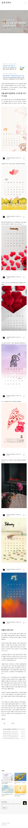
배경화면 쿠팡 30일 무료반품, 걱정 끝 (9, 66)
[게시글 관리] (8, 723)
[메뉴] (25, 3)
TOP (25, 824)
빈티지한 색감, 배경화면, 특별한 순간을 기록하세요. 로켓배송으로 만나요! (9, 68)
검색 (22, 3)
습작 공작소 (6, 3)
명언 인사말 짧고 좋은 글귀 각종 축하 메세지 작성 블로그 (11, 804)
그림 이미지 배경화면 (7, 729)
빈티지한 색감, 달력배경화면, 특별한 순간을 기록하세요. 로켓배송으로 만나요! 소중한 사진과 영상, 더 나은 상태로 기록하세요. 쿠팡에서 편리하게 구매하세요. (14, 78)
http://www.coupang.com (8, 63)
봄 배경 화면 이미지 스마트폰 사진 (10, 733)
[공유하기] (6, 723)
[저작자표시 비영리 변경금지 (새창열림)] (17, 723)
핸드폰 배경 (14, 729)
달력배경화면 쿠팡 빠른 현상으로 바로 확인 (13, 76)
